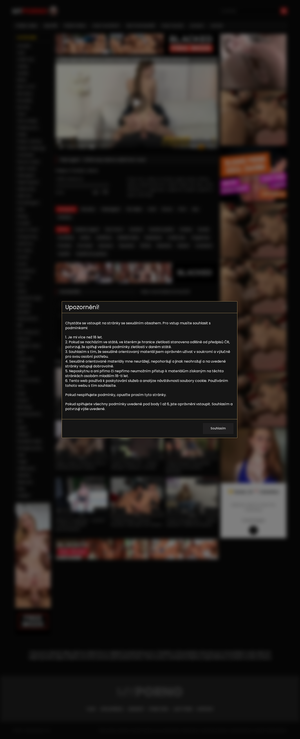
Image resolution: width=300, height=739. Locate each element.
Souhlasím (218, 428)
